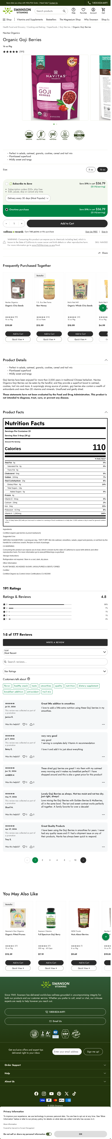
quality (58, 685)
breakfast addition (13, 691)
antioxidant (33, 691)
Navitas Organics (11, 32)
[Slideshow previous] (7, 308)
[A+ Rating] (45, 1034)
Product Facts (13, 412)
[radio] (90, 169)
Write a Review (55, 642)
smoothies (46, 685)
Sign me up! (93, 1051)
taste (34, 685)
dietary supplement (88, 685)
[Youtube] (51, 1093)
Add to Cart (18, 333)
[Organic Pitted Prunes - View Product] (18, 936)
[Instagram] (43, 1093)
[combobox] (51, 11)
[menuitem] (30, 19)
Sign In (105, 231)
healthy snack (21, 685)
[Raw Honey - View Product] (49, 308)
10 (75, 860)
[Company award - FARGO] (34, 1034)
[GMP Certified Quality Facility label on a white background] (65, 1034)
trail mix (47, 691)
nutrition (70, 685)
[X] (66, 1093)
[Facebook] (36, 1093)
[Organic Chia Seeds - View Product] (18, 308)
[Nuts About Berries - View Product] (84, 936)
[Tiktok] (74, 1093)
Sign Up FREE (91, 231)
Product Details (14, 359)
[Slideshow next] (102, 308)
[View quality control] (55, 1034)
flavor (7, 685)
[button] (55, 604)
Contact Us (53, 3)
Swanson (59, 1105)
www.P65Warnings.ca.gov (43, 245)
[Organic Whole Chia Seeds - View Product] (80, 308)
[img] (29, 136)
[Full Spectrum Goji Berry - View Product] (51, 936)
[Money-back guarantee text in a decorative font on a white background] (76, 1034)
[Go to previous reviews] (27, 860)
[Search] (64, 11)
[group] (55, 87)
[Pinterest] (59, 1093)
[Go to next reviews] (83, 860)
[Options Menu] (103, 724)
